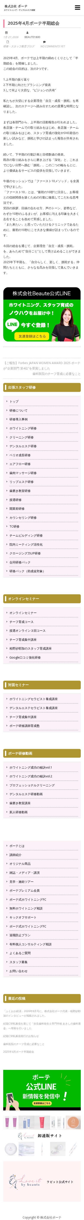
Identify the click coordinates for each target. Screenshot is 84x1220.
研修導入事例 (18, 419)
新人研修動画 (18, 812)
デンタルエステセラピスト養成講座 (33, 708)
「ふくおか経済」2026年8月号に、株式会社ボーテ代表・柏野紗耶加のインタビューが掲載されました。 (42, 1013)
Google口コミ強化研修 (25, 657)
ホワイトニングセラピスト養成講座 (33, 699)
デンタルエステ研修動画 (26, 794)
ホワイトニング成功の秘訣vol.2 (30, 776)
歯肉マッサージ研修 (23, 473)
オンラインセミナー (23, 613)
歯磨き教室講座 (20, 803)
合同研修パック (20, 562)
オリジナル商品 (20, 864)
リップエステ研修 (21, 482)
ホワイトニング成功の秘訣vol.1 (30, 767)
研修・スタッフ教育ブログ (18, 46)
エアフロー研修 (20, 464)
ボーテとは (17, 846)
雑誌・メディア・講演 (24, 873)
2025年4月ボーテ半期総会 (18, 1052)
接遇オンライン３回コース (27, 630)
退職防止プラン (20, 935)
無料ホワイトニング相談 (26, 908)
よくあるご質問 (20, 953)
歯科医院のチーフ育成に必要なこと (57, 374)
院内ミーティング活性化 (26, 544)
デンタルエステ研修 (23, 446)
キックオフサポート (23, 917)
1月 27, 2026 (10, 37)
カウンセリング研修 (23, 517)
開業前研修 (17, 508)
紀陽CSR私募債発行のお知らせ (21, 1036)
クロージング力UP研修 (25, 553)
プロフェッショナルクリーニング (32, 785)
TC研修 (14, 526)
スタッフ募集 (18, 962)
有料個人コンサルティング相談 (30, 944)
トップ (14, 401)
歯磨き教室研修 (20, 491)
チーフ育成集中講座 (23, 639)
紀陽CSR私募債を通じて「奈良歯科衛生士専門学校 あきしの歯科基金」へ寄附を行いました (42, 1026)
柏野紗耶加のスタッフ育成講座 (30, 648)
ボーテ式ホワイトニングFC (27, 899)
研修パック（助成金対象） (27, 571)
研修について (18, 410)
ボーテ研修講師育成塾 (24, 726)
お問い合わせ (18, 971)
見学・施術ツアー (21, 882)
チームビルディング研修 (26, 535)
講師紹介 (15, 855)
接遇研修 (15, 500)
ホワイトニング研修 (23, 428)
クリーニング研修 (21, 437)
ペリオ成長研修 (20, 455)
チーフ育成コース (21, 622)
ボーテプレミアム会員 (24, 890)
